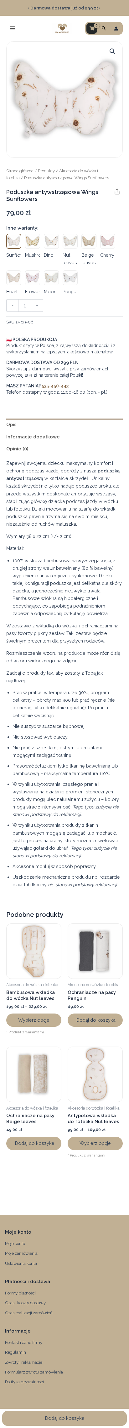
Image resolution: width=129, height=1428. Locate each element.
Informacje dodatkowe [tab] (33, 436)
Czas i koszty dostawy (25, 1302)
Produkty (46, 170)
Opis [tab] (11, 424)
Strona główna (20, 170)
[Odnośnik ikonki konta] (116, 28)
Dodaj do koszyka (64, 1418)
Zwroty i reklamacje (23, 1362)
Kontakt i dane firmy (23, 1342)
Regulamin (15, 1352)
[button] (104, 28)
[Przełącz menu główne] (12, 28)
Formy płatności (20, 1292)
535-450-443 (55, 385)
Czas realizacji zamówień (29, 1312)
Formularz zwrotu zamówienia (34, 1371)
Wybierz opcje (33, 1020)
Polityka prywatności (24, 1381)
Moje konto (15, 1243)
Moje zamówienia (21, 1253)
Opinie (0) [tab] (17, 448)
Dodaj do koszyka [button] (96, 1020)
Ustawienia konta (21, 1263)
